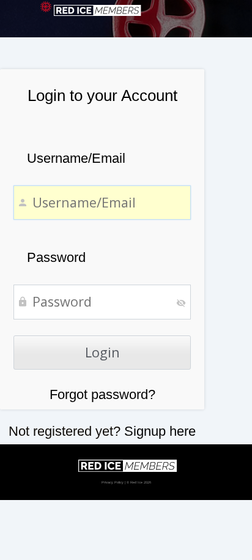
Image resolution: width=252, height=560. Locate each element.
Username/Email (76, 158)
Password (56, 257)
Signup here (160, 431)
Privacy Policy (113, 482)
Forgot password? (102, 394)
